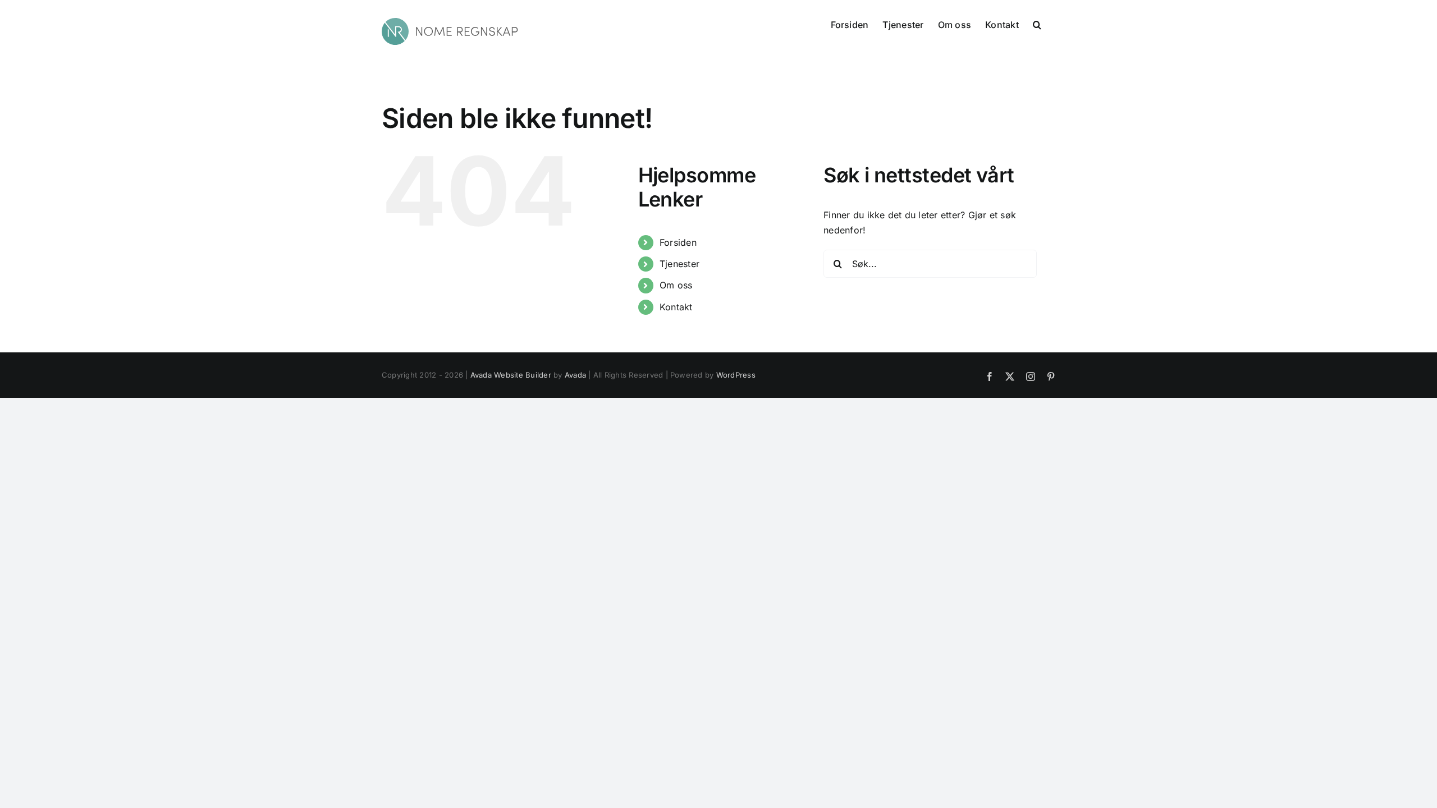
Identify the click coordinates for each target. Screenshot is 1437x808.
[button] (1037, 23)
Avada (575, 374)
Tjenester (679, 263)
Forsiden (678, 242)
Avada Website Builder (510, 374)
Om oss (676, 285)
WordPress (736, 374)
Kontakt (676, 307)
